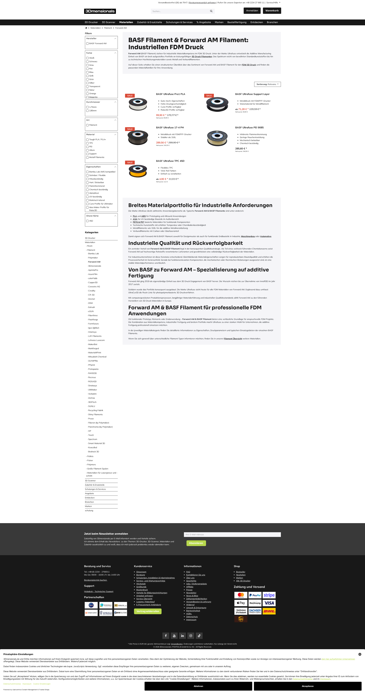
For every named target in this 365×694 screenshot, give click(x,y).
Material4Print (94, 352)
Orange (92, 93)
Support (93, 153)
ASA (135, 219)
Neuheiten (241, 574)
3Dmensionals (94, 266)
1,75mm (93, 107)
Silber (91, 83)
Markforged (93, 348)
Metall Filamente (96, 157)
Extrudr (91, 307)
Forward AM (94, 261)
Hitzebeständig (96, 179)
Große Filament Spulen (97, 468)
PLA (135, 216)
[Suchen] (211, 11)
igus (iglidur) (93, 328)
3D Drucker (90, 238)
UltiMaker (92, 389)
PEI (90, 146)
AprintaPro (93, 270)
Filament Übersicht (233, 338)
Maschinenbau (248, 236)
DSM (90, 303)
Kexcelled (92, 447)
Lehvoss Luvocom (96, 340)
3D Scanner (90, 480)
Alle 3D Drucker (243, 580)
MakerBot (92, 344)
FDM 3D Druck (249, 64)
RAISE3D (92, 373)
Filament (108, 28)
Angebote (89, 493)
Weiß (91, 58)
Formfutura (93, 323)
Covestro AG (94, 286)
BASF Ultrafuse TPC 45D (170, 160)
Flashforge (93, 319)
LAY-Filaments (95, 336)
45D (91, 221)
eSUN (91, 311)
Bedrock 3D (93, 451)
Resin (89, 246)
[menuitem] (237, 22)
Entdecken (90, 497)
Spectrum (92, 439)
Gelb (91, 75)
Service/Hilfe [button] (272, 2)
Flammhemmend (97, 186)
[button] (267, 84)
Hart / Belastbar (96, 182)
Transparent (94, 86)
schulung (89, 510)
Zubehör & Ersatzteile (95, 485)
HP (89, 431)
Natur (91, 90)
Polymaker (93, 257)
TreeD (91, 435)
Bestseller (240, 572)
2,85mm (93, 110)
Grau (91, 65)
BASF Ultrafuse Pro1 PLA (170, 94)
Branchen (89, 502)
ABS (143, 216)
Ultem (92, 150)
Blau (91, 72)
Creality (91, 290)
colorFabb (92, 278)
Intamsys (92, 332)
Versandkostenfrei (166, 2)
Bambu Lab (93, 253)
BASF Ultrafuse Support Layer (252, 94)
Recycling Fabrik (95, 410)
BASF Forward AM (98, 43)
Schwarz (93, 61)
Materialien (96, 28)
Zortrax (91, 398)
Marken (88, 506)
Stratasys (92, 385)
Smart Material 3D (96, 443)
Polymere (91, 464)
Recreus (92, 377)
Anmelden (252, 10)
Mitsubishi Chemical (97, 356)
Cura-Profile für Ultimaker (101, 203)
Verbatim (92, 394)
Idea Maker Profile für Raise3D (99, 209)
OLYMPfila (93, 361)
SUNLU (91, 406)
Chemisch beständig (98, 189)
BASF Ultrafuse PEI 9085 (249, 127)
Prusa (91, 418)
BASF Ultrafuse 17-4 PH (170, 127)
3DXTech (92, 402)
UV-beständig (95, 196)
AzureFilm (92, 274)
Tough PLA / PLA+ (97, 139)
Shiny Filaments (95, 414)
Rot (91, 68)
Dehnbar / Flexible (97, 175)
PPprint (91, 365)
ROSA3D (92, 381)
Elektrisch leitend (97, 200)
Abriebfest (94, 193)
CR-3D (91, 295)
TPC (91, 143)
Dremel (91, 299)
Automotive (265, 236)
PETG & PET (138, 222)
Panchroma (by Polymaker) (100, 427)
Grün (91, 79)
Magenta (93, 97)
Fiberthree (93, 315)
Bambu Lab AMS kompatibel (102, 171)
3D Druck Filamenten (202, 56)
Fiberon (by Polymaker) (98, 422)
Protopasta (93, 369)
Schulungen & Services (95, 489)
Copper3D (93, 282)
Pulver (90, 460)
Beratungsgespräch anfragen (202, 2)
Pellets (90, 456)
